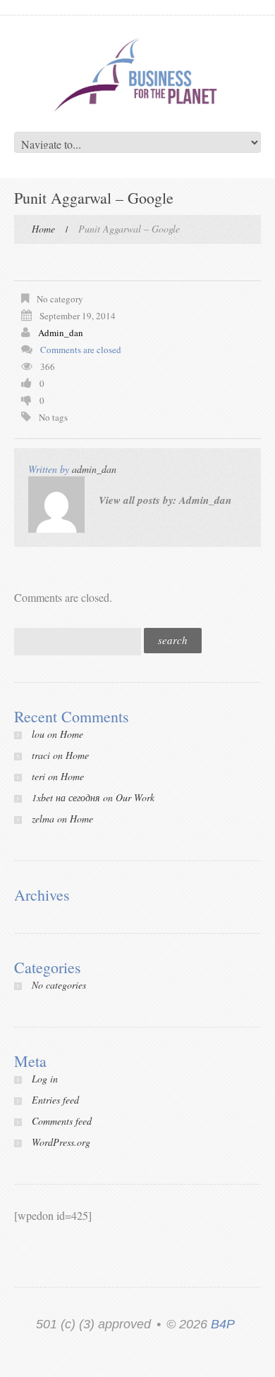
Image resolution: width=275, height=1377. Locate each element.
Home (43, 228)
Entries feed (55, 1099)
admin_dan (60, 332)
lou (38, 734)
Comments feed (62, 1121)
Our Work (135, 797)
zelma (43, 818)
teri (38, 776)
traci (41, 755)
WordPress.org (61, 1142)
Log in (45, 1078)
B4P (223, 1324)
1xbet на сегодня (66, 797)
